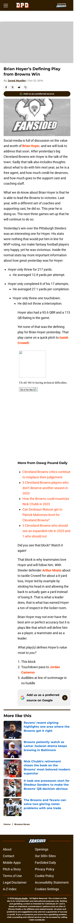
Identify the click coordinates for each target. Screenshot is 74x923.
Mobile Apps (12, 862)
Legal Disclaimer (15, 882)
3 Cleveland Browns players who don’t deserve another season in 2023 (45, 488)
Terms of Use (12, 876)
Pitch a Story (12, 869)
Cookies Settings (47, 889)
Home (7, 824)
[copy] (25, 87)
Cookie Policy (44, 876)
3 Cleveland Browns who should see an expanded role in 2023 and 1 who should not (46, 531)
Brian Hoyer (31, 146)
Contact (8, 856)
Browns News (22, 824)
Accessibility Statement (52, 882)
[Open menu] (6, 5)
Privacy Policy (44, 869)
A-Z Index (10, 889)
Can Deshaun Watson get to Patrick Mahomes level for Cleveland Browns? (42, 515)
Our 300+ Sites (45, 856)
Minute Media (21, 898)
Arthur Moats (51, 570)
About (7, 849)
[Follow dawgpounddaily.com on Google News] (65, 697)
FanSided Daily (45, 862)
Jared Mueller (17, 80)
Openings (41, 849)
